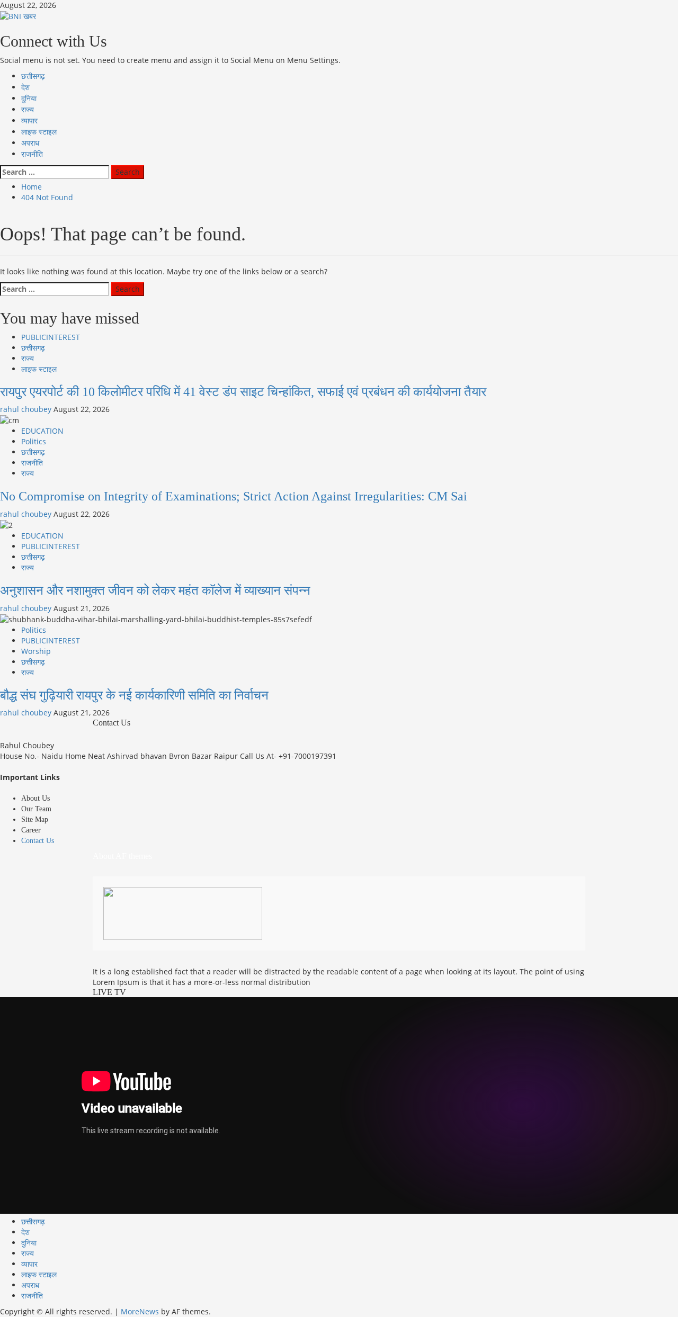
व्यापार (29, 121)
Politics (33, 441)
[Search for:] (54, 172)
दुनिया (29, 99)
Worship (36, 651)
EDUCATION (42, 431)
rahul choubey (26, 409)
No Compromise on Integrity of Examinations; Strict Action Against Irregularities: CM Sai (233, 496)
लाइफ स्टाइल (39, 132)
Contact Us (37, 841)
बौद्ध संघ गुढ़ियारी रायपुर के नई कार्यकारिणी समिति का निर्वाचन (134, 695)
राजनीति (32, 154)
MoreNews (140, 1311)
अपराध (30, 143)
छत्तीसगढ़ (33, 76)
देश (25, 88)
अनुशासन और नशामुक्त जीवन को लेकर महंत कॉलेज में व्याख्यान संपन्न (155, 590)
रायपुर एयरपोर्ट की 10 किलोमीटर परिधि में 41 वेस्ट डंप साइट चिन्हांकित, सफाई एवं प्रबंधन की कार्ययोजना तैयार (243, 392)
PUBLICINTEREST (50, 337)
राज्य (27, 110)
